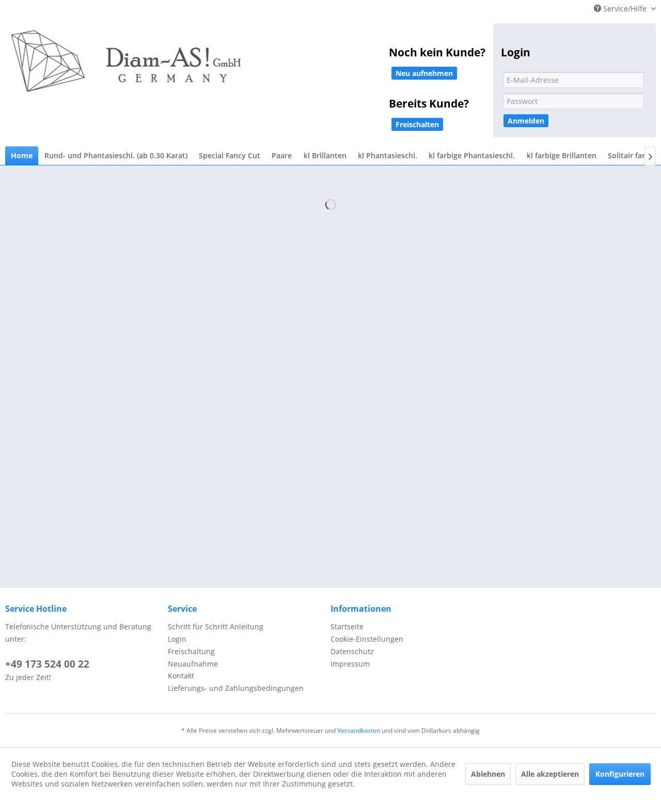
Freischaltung (191, 651)
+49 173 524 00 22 (47, 664)
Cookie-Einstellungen (366, 639)
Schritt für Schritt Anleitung (215, 626)
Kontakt (181, 676)
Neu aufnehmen (424, 73)
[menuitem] (21, 155)
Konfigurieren (619, 774)
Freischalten (417, 124)
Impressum (350, 664)
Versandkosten (358, 730)
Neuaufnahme (193, 664)
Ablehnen (488, 774)
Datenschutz (352, 651)
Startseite (347, 626)
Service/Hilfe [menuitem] (625, 8)
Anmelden (526, 121)
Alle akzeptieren (550, 774)
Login (177, 639)
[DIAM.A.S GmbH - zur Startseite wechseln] (232, 68)
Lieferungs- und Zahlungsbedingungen (236, 688)
